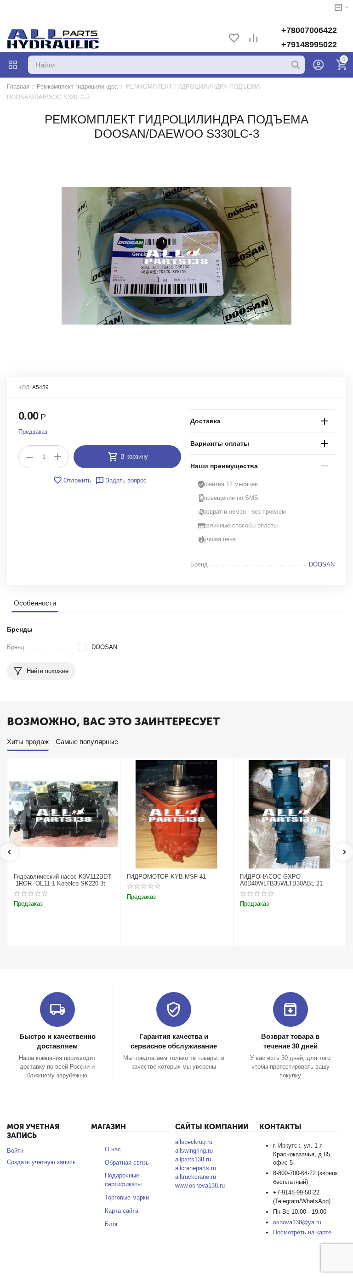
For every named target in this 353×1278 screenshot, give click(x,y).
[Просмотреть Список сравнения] (253, 38)
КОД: (24, 387)
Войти (15, 1150)
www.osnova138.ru (200, 1185)
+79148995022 (309, 44)
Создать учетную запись (41, 1162)
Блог (111, 1224)
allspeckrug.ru (193, 1141)
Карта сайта (121, 1210)
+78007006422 (309, 30)
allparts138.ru (193, 1159)
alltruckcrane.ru (195, 1176)
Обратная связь (127, 1162)
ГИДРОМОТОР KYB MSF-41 (166, 876)
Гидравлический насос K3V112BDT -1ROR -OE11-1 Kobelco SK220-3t (62, 880)
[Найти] (295, 65)
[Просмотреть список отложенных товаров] (234, 38)
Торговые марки (127, 1197)
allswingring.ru (194, 1150)
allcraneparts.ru (195, 1168)
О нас (113, 1149)
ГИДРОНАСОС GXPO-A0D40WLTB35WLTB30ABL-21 (281, 880)
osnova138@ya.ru (297, 1222)
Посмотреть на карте (302, 1232)
